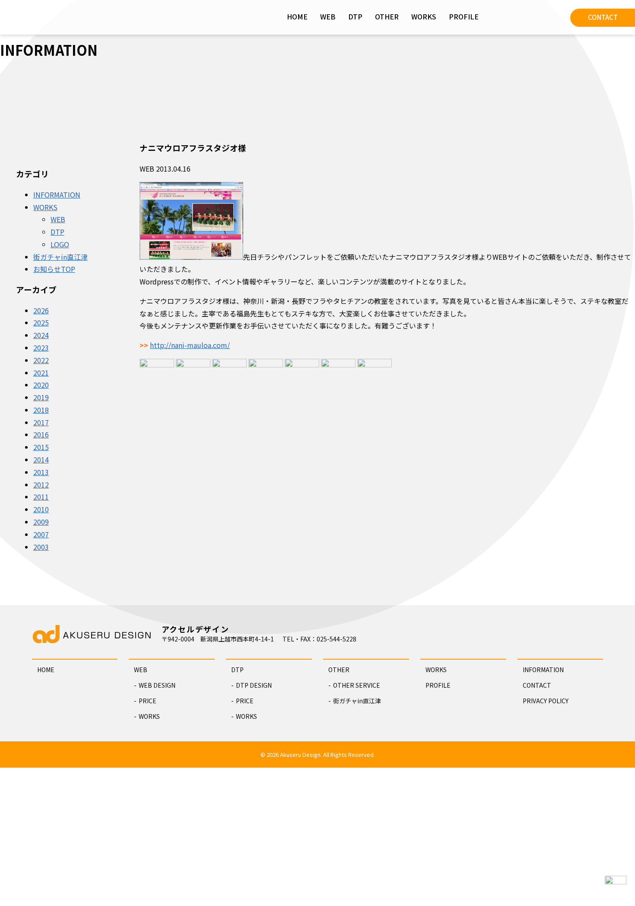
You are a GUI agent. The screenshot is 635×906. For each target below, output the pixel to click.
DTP (355, 16)
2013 (41, 472)
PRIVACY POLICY (545, 700)
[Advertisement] (317, 836)
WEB (328, 16)
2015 (41, 447)
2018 (41, 410)
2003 (41, 547)
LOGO (60, 244)
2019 (41, 397)
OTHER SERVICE (356, 685)
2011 (41, 496)
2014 (41, 459)
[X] (548, 15)
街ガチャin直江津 (60, 257)
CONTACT (603, 17)
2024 (41, 335)
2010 (41, 509)
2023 (41, 347)
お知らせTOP (54, 269)
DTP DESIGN (254, 685)
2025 (41, 322)
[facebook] (527, 15)
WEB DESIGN (157, 685)
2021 (41, 372)
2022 (41, 360)
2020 (41, 385)
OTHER (387, 16)
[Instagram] (505, 15)
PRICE (147, 700)
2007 (41, 534)
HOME (297, 16)
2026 (41, 310)
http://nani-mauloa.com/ (190, 345)
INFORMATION (56, 194)
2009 (41, 522)
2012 (41, 484)
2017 (41, 422)
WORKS (423, 16)
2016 (41, 434)
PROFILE (464, 16)
